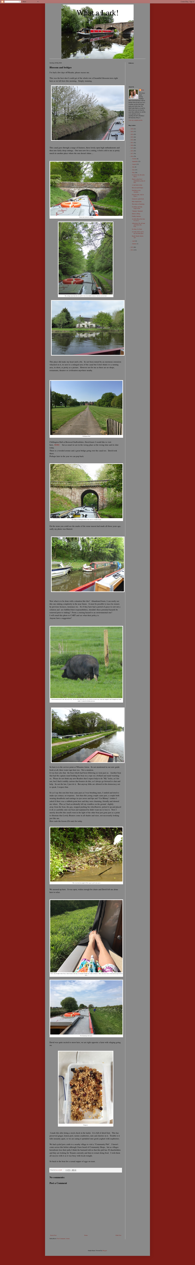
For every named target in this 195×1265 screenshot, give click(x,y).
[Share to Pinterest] (75, 1170)
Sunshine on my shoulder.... (136, 191)
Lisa (143, 90)
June (133, 170)
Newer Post (53, 1235)
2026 (132, 129)
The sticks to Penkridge (138, 204)
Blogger (105, 1250)
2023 (132, 137)
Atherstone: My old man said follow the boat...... (138, 224)
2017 (132, 153)
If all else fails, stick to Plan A (138, 195)
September (135, 161)
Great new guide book (138, 199)
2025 (132, 131)
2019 (132, 148)
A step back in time (137, 185)
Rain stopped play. (137, 201)
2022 (132, 140)
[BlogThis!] (69, 1170)
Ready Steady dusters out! (137, 236)
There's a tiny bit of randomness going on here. (138, 180)
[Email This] (67, 1170)
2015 (132, 247)
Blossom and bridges (137, 188)
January (134, 244)
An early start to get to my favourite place (138, 232)
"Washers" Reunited (137, 211)
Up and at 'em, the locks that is (138, 175)
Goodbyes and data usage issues (137, 207)
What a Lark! (98, 12)
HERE (57, 444)
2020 (132, 145)
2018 (132, 151)
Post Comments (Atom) (63, 1238)
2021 (132, 142)
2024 (132, 134)
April (133, 241)
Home (86, 1235)
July (133, 167)
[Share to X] (71, 1170)
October (134, 159)
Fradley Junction (136, 216)
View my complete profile (135, 120)
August (134, 164)
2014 (132, 250)
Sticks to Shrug (136, 213)
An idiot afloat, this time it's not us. (138, 219)
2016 (132, 156)
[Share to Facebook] (73, 1170)
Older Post (118, 1235)
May (133, 172)
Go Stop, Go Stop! (137, 229)
